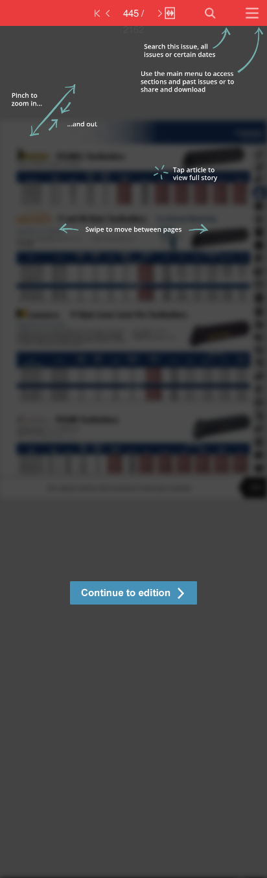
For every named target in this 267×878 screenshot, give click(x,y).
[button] (133, 594)
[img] (133, 452)
